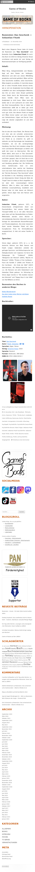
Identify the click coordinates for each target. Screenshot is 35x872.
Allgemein (6, 829)
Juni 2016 (5, 812)
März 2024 (5, 716)
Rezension (9, 415)
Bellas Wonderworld (9, 291)
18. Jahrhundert (6, 646)
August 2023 (6, 722)
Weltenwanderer (10, 530)
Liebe (13, 658)
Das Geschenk (11, 341)
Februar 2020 (6, 752)
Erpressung (15, 418)
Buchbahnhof (9, 523)
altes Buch (22, 415)
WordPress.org (6, 858)
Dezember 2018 (7, 780)
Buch (19, 648)
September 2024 (7, 714)
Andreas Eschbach (26, 646)
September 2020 (7, 739)
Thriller (14, 415)
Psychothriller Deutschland (24, 424)
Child (3, 653)
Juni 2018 (5, 793)
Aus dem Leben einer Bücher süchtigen (15, 294)
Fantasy (9, 655)
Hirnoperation (12, 421)
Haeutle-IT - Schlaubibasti (13, 542)
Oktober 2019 (6, 759)
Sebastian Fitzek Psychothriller (16, 430)
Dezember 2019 (7, 754)
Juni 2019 (5, 767)
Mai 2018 (5, 795)
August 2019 (6, 763)
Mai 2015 (5, 814)
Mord (3, 660)
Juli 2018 (4, 791)
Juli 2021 (4, 731)
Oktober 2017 (6, 806)
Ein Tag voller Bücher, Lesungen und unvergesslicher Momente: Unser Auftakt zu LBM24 (17, 679)
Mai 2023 (5, 725)
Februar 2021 (6, 733)
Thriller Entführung (7, 436)
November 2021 (7, 729)
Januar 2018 (5, 804)
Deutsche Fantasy (9, 653)
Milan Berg (26, 421)
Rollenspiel (20, 662)
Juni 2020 (5, 744)
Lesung (9, 658)
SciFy (10, 664)
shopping (14, 664)
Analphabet (29, 415)
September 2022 (7, 727)
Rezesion (14, 662)
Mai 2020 (5, 746)
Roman (26, 662)
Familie (21, 418)
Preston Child (17, 660)
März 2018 (5, 799)
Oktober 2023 (6, 718)
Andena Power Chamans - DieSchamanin (17, 540)
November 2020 (7, 735)
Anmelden (5, 852)
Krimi (28, 656)
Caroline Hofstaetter (8, 677)
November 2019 (7, 757)
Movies (5, 837)
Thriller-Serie (5, 666)
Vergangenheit (6, 440)
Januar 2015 (5, 819)
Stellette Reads (7, 296)
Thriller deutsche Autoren (21, 433)
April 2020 (5, 748)
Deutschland (18, 653)
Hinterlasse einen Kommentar (11, 44)
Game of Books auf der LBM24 (11, 636)
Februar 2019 (6, 776)
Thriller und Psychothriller (20, 436)
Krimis (4, 415)
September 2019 (7, 761)
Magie (17, 658)
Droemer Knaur (13, 349)
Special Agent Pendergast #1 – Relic (13, 696)
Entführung (9, 418)
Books (29, 412)
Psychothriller (13, 424)
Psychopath (5, 424)
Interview (6, 834)
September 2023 (7, 720)
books (13, 649)
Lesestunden (9, 525)
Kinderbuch (24, 656)
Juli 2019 (4, 765)
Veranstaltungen (9, 842)
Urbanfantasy (24, 666)
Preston (12, 660)
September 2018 (7, 787)
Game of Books (17, 9)
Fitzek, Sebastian (13, 344)
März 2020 (5, 750)
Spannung (20, 664)
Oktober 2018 (6, 784)
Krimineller (19, 421)
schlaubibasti (5, 41)
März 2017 (5, 810)
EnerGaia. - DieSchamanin (13, 538)
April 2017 (5, 808)
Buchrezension (16, 651)
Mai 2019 (5, 769)
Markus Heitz (22, 658)
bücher (28, 651)
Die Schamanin (6, 702)
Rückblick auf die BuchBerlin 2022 (17, 692)
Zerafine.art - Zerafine (12, 544)
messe (28, 658)
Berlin (3, 648)
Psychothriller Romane (8, 427)
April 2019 (5, 772)
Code (3, 418)
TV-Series (6, 840)
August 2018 (6, 789)
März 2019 (5, 774)
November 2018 (7, 782)
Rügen (21, 427)
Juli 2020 (4, 742)
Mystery (7, 660)
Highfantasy (17, 656)
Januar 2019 (5, 778)
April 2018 (5, 797)
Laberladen (8, 532)
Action (19, 646)
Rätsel (17, 427)
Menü (32, 1)
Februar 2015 (6, 817)
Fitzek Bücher (27, 418)
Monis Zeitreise (9, 528)
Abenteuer (14, 646)
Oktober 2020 (6, 737)
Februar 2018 (6, 801)
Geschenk (4, 421)
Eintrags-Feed (6, 854)
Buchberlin (25, 648)
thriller (12, 433)
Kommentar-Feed (7, 856)
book (8, 648)
